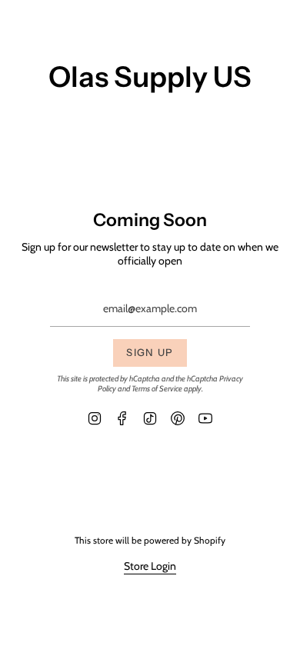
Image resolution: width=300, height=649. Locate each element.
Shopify (209, 540)
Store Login (150, 566)
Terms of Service (157, 389)
